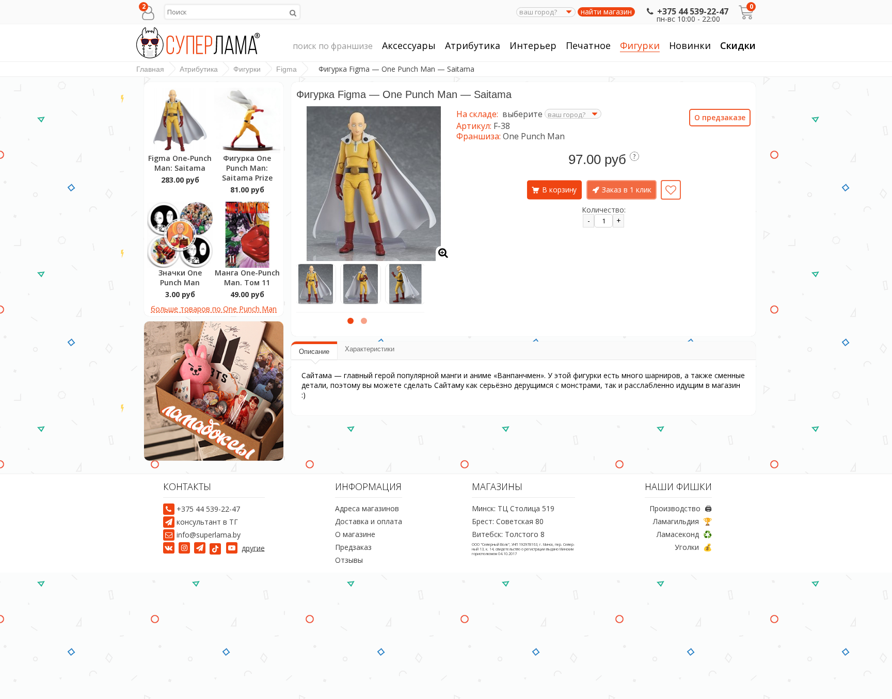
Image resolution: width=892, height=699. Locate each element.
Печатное (588, 45)
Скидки (738, 45)
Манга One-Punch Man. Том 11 (247, 277)
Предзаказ (353, 547)
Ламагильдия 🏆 (682, 521)
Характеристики (369, 349)
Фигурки (640, 45)
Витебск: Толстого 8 (508, 534)
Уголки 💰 (693, 547)
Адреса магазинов (367, 508)
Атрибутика (472, 45)
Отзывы (349, 560)
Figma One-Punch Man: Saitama (180, 163)
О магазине (355, 534)
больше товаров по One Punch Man (214, 309)
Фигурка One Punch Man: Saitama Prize (247, 168)
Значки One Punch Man (180, 277)
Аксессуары (409, 45)
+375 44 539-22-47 (692, 11)
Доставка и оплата (368, 521)
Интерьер (532, 45)
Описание (314, 351)
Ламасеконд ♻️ (684, 534)
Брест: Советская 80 (508, 521)
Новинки (690, 45)
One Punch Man (534, 136)
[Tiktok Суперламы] (217, 547)
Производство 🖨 (680, 508)
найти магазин (606, 12)
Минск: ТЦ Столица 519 (513, 508)
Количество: (604, 210)
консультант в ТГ (207, 522)
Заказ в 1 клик (626, 189)
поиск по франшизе (333, 46)
